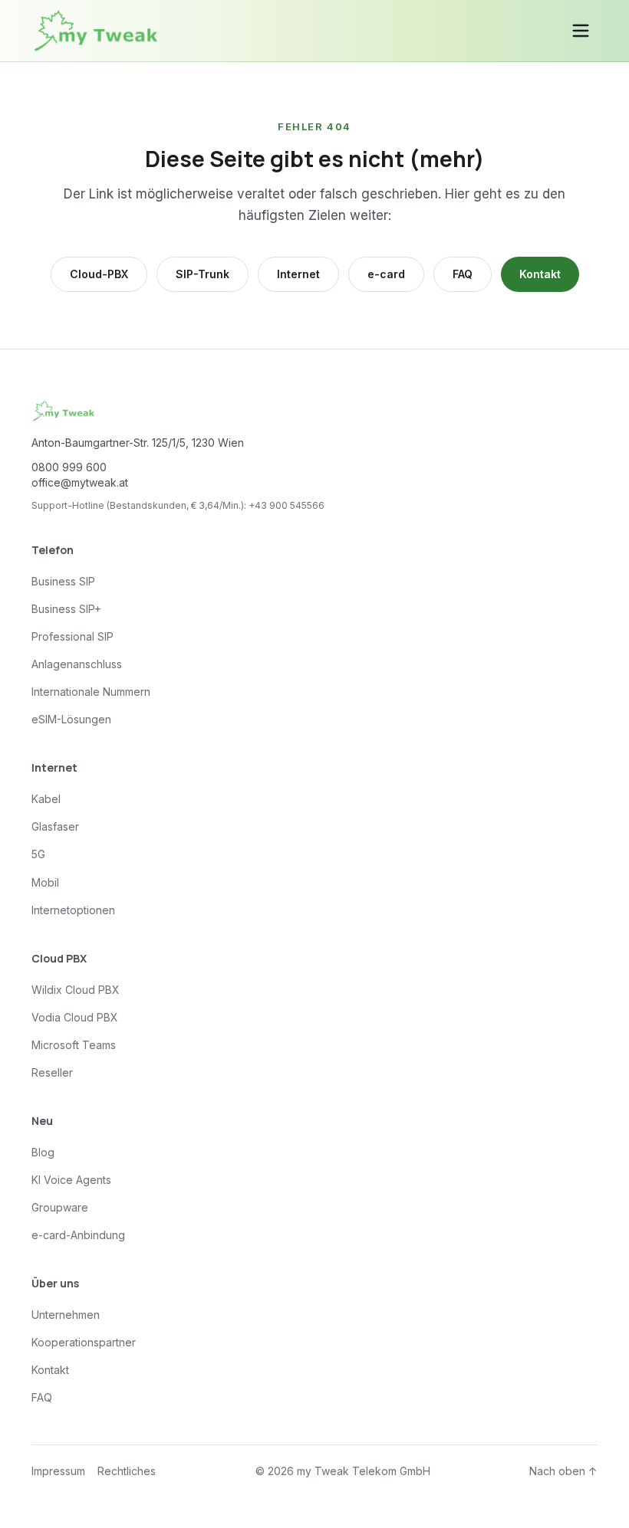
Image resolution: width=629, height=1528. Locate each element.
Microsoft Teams (73, 1044)
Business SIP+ (66, 608)
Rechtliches (126, 1470)
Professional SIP (72, 636)
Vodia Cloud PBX (74, 1017)
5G (38, 854)
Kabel (46, 798)
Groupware (59, 1207)
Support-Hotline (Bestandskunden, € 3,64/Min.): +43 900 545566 (177, 505)
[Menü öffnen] (581, 31)
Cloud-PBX (99, 273)
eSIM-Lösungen (71, 719)
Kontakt (540, 273)
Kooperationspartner (83, 1342)
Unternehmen (65, 1314)
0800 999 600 (69, 467)
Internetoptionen (73, 909)
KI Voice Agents (71, 1179)
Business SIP (63, 581)
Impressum (58, 1470)
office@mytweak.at (79, 482)
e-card (386, 273)
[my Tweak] (95, 30)
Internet (298, 273)
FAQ (463, 273)
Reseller (52, 1072)
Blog (42, 1152)
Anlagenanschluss (76, 664)
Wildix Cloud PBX (75, 989)
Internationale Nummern (90, 691)
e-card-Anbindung (78, 1234)
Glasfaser (55, 826)
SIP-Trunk (202, 273)
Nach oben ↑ (563, 1470)
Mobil (45, 882)
